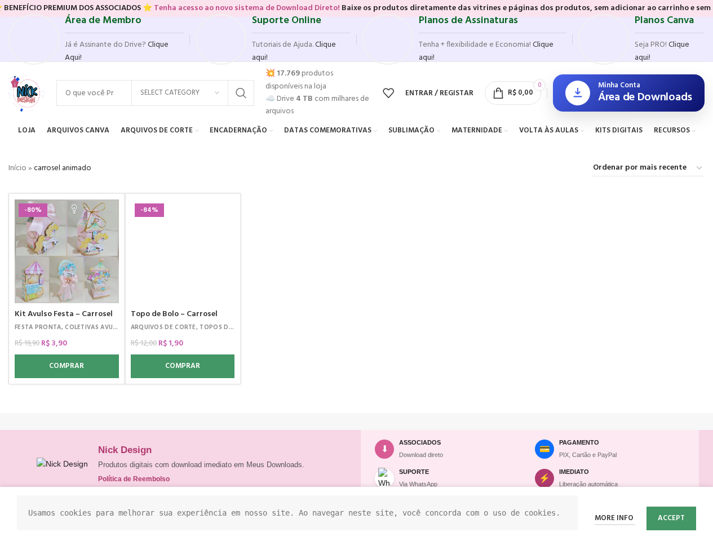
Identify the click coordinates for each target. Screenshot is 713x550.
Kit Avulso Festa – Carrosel (64, 314)
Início (17, 168)
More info (615, 518)
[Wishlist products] (388, 93)
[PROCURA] (241, 93)
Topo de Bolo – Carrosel (174, 314)
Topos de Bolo (225, 327)
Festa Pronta (38, 327)
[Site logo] (26, 93)
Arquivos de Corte (163, 327)
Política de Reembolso (134, 479)
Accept (671, 518)
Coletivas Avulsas (96, 327)
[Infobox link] (96, 39)
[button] (67, 366)
